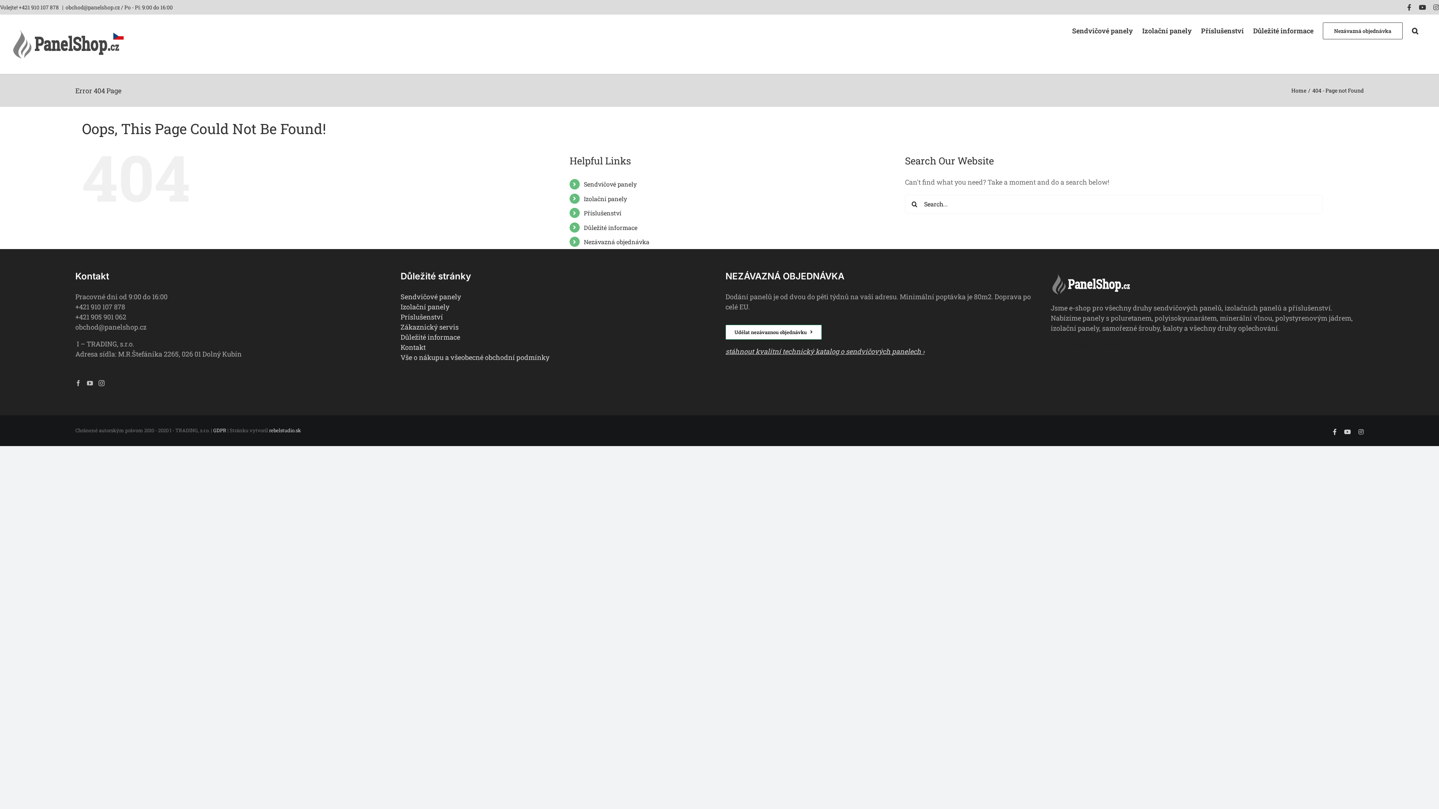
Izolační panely (605, 199)
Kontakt (413, 347)
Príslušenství (422, 316)
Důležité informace (610, 227)
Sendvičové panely (610, 184)
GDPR (219, 430)
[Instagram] (102, 383)
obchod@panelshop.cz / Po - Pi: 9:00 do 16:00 (119, 7)
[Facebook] (78, 383)
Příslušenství (602, 213)
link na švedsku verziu (1087, 344)
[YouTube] (90, 383)
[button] (1415, 30)
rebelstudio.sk (285, 430)
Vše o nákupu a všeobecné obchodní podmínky (475, 357)
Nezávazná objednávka (616, 242)
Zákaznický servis (430, 326)
